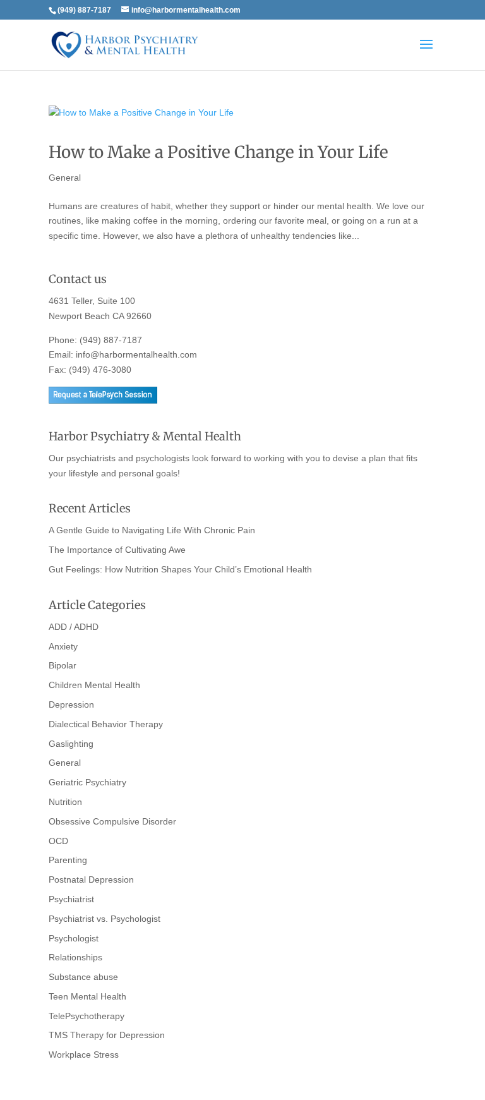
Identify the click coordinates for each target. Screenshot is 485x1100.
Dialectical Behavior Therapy (106, 724)
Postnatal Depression (91, 879)
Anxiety (63, 646)
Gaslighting (71, 744)
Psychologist (74, 938)
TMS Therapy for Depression (107, 1035)
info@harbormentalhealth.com (136, 354)
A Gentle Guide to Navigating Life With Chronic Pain (152, 530)
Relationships (75, 957)
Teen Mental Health (87, 996)
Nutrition (65, 802)
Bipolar (62, 665)
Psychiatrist (71, 899)
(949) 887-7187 (111, 340)
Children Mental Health (94, 685)
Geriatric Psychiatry (87, 782)
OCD (58, 841)
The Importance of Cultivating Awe (117, 550)
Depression (71, 704)
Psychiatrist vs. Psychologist (104, 919)
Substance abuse (83, 977)
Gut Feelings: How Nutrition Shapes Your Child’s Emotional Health (180, 569)
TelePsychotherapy (86, 1016)
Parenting (68, 860)
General (65, 177)
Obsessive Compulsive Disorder (112, 821)
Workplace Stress (84, 1054)
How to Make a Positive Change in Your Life (218, 152)
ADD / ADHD (74, 627)
